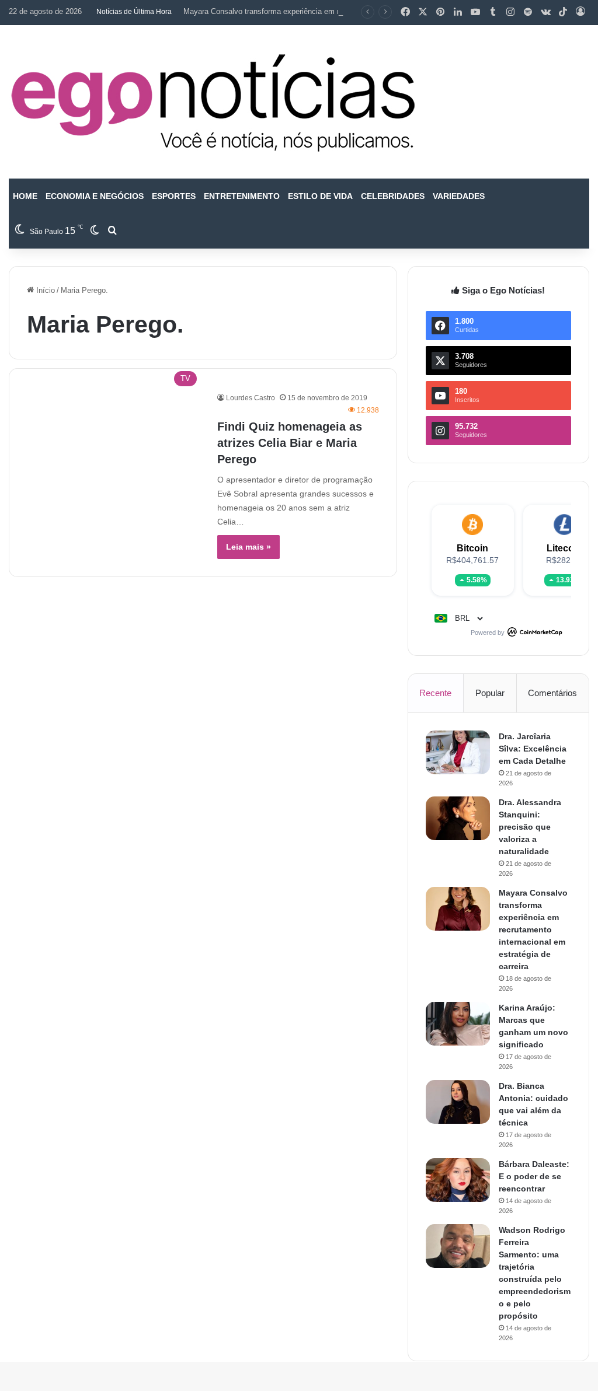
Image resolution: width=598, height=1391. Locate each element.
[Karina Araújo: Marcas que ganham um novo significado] (458, 1024)
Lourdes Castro (250, 398)
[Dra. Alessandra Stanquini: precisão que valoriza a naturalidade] (458, 818)
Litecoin (564, 548)
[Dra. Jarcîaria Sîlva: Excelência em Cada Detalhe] (458, 752)
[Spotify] (528, 12)
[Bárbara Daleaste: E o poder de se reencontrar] (458, 1180)
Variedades (459, 196)
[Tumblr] (493, 12)
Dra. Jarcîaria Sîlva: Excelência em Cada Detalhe (532, 749)
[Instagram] (510, 12)
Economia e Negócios (95, 196)
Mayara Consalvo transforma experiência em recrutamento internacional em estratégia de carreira (348, 11)
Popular (490, 693)
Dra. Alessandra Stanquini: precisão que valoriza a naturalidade (530, 827)
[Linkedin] (458, 12)
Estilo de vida (320, 196)
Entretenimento (242, 196)
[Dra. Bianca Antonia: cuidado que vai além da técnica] (458, 1102)
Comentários (552, 693)
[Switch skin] (94, 231)
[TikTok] (563, 12)
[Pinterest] (440, 12)
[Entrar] (580, 12)
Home (25, 196)
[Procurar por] (112, 231)
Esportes (174, 196)
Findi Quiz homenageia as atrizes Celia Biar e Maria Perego (289, 443)
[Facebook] (405, 12)
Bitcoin (472, 548)
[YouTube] (475, 12)
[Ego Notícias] (213, 101)
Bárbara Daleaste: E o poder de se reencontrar (534, 1176)
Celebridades (393, 196)
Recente (435, 693)
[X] (423, 12)
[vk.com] (545, 12)
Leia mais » (248, 546)
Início (44, 290)
